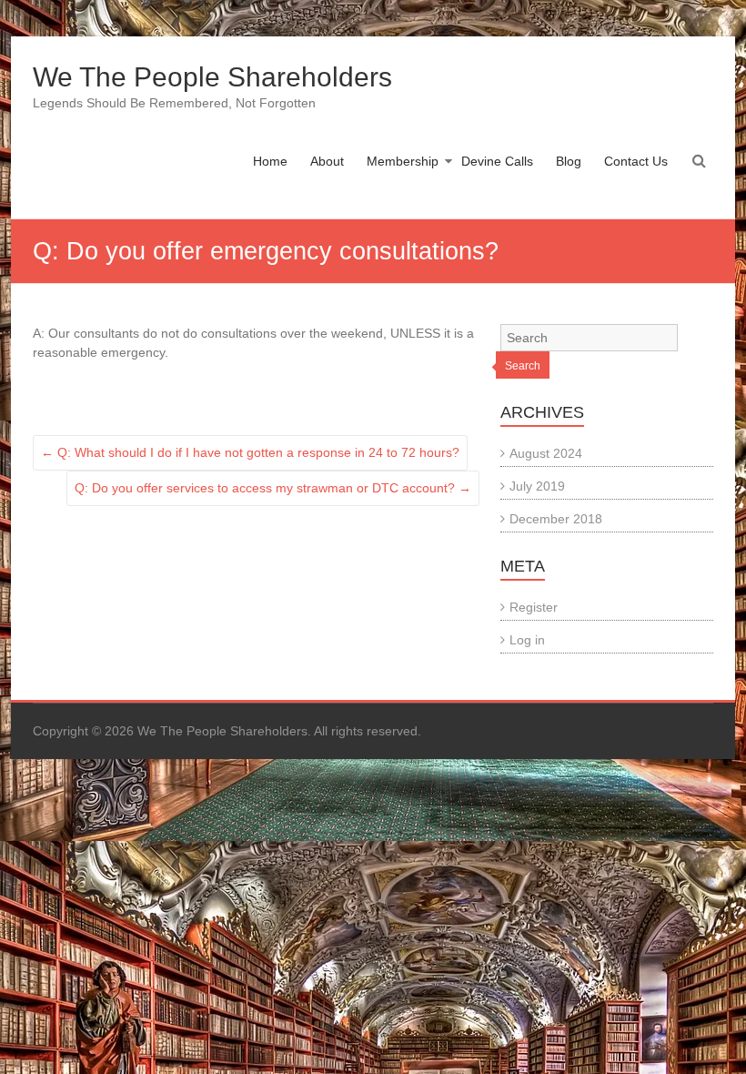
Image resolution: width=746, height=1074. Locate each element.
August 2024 (545, 453)
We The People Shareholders (212, 77)
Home (270, 161)
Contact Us (636, 161)
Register (533, 607)
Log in (527, 640)
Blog (568, 161)
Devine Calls (497, 161)
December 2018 (555, 519)
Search (522, 366)
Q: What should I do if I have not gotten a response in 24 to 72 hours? (250, 452)
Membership (403, 161)
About (327, 161)
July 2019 (537, 486)
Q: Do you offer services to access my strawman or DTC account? (273, 488)
